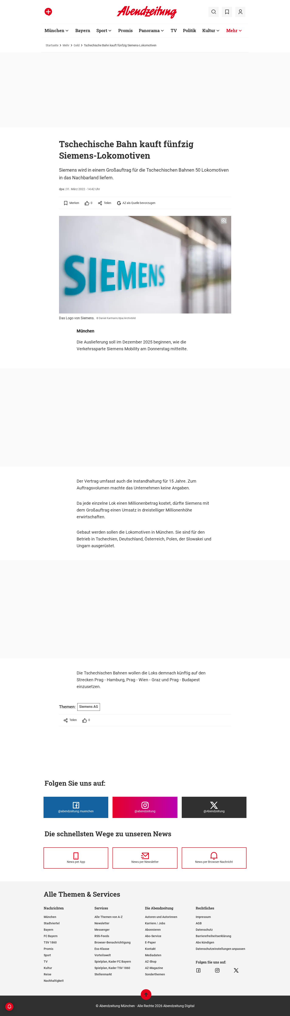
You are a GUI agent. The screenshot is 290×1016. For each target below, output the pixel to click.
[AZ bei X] (236, 970)
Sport (101, 30)
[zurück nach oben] (146, 996)
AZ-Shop (150, 961)
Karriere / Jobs (155, 923)
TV (174, 30)
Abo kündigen (205, 942)
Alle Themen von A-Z (108, 917)
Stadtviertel (52, 923)
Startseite (52, 45)
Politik (189, 30)
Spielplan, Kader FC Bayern (112, 961)
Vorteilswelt (102, 955)
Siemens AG (88, 707)
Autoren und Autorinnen (161, 917)
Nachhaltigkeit (54, 980)
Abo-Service (153, 936)
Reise (47, 974)
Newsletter (101, 923)
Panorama (149, 30)
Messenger (102, 929)
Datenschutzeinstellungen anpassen (220, 948)
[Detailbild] (224, 221)
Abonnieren (153, 929)
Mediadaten (153, 955)
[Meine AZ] (240, 12)
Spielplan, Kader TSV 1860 (112, 968)
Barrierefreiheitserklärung (213, 936)
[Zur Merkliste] (227, 12)
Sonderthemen (155, 974)
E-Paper (150, 942)
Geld (77, 45)
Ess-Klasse (101, 948)
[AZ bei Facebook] (198, 970)
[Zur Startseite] (146, 18)
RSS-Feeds (101, 936)
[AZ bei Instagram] (217, 970)
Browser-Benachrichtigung (112, 942)
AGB (199, 923)
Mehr (232, 30)
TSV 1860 (50, 942)
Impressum (203, 917)
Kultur (208, 30)
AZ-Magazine (154, 968)
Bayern (82, 30)
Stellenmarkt (103, 974)
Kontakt (150, 948)
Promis (125, 30)
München (54, 30)
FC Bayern (51, 936)
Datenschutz (204, 929)
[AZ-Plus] (48, 12)
